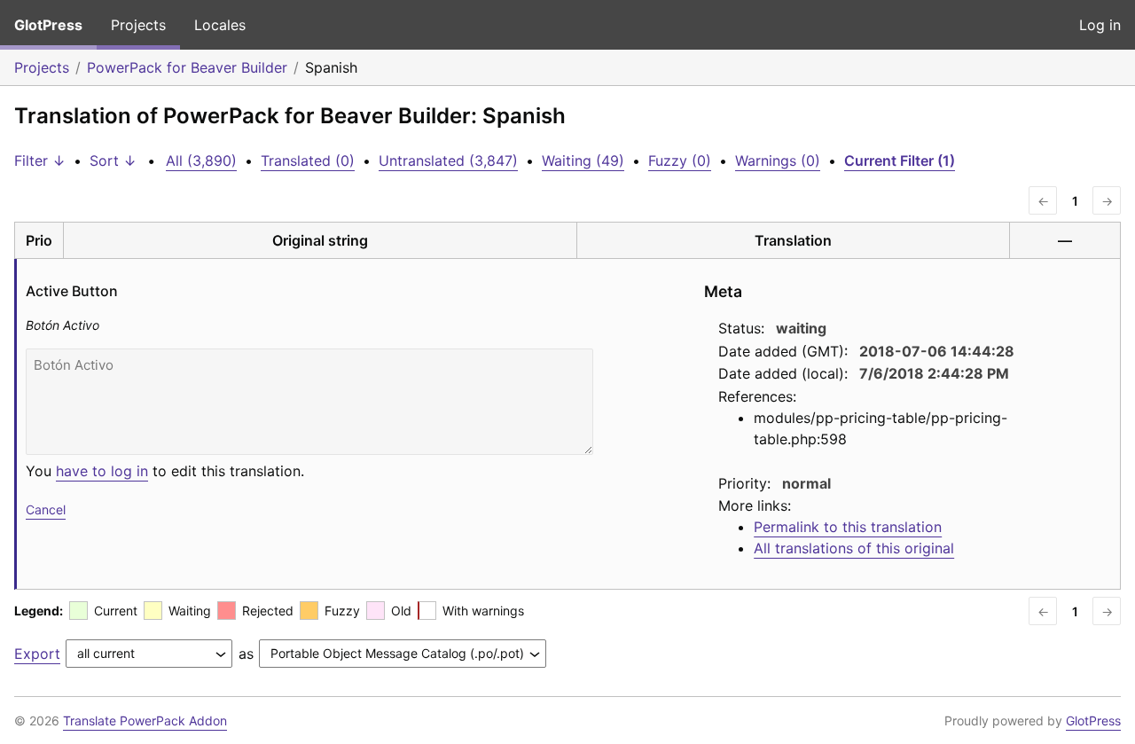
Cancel (46, 509)
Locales (220, 25)
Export (37, 653)
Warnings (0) (777, 160)
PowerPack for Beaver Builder (187, 67)
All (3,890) (201, 160)
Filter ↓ (40, 160)
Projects (138, 25)
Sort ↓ (113, 160)
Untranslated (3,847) (448, 160)
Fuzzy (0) (679, 160)
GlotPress (48, 25)
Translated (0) (308, 160)
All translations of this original (854, 548)
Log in (1100, 25)
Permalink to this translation (848, 527)
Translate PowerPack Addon (145, 720)
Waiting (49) (583, 160)
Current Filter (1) (899, 160)
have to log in (102, 471)
